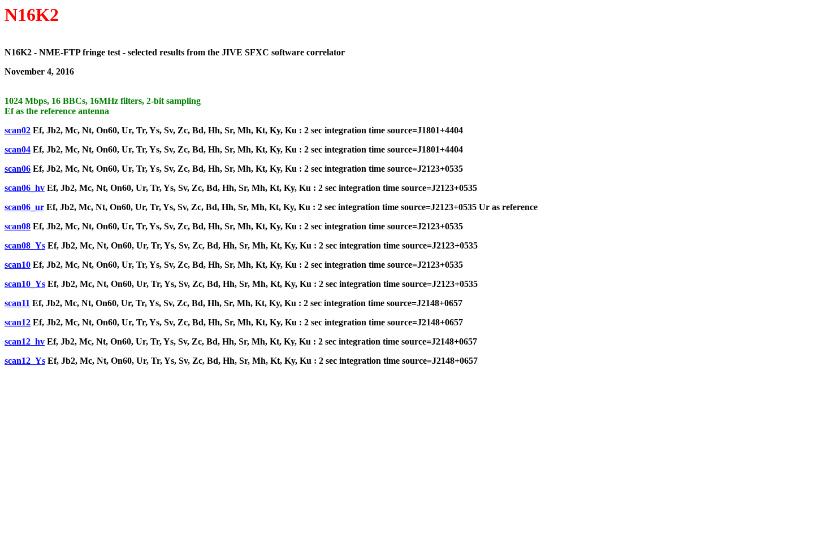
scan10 (18, 264)
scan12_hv (25, 341)
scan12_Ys (25, 360)
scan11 (17, 303)
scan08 (18, 226)
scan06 (18, 168)
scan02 (18, 130)
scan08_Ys (25, 245)
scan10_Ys (25, 284)
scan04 (18, 149)
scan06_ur (24, 207)
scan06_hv (25, 188)
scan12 (18, 322)
